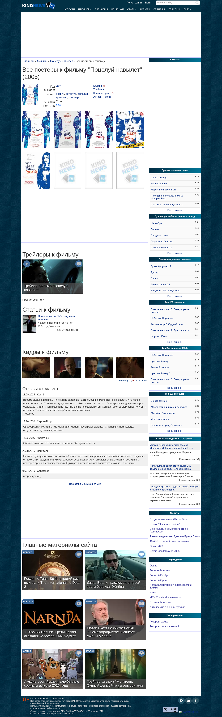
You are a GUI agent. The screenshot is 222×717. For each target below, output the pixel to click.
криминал (61, 97)
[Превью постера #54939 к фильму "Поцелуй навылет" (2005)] (130, 129)
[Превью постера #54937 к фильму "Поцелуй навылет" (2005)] (67, 129)
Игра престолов (160, 419)
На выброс (157, 223)
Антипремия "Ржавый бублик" (167, 607)
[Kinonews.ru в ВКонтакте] (188, 700)
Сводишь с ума (159, 235)
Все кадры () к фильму (132, 380)
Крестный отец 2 (160, 373)
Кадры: (99, 85)
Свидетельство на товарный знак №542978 (52, 713)
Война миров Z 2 (160, 284)
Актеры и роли (102, 96)
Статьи (131, 9)
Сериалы (159, 9)
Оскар (153, 565)
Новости (69, 9)
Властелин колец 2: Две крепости (170, 330)
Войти (148, 2)
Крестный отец (159, 361)
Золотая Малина (160, 570)
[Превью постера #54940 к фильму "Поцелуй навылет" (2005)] (36, 171)
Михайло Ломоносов (162, 413)
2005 (58, 86)
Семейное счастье (161, 247)
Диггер (154, 272)
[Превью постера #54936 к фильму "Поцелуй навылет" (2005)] (36, 129)
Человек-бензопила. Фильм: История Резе (167, 197)
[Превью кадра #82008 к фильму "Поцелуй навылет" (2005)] (67, 368)
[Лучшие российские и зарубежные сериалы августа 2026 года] (52, 669)
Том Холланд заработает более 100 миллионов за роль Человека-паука (170, 467)
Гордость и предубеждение (166, 425)
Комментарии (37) (189, 459)
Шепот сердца (159, 177)
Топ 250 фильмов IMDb (175, 348)
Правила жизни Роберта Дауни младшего (56, 318)
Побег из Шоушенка (162, 318)
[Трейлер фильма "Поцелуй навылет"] (52, 277)
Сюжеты (174, 513)
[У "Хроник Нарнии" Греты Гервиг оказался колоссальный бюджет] (52, 620)
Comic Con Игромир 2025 (165, 551)
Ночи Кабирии (159, 183)
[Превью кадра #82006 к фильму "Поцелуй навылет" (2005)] (130, 368)
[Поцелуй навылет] (30, 95)
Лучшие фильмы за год (175, 170)
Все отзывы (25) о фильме (85, 483)
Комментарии (67, 329)
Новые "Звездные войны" (165, 524)
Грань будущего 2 (161, 266)
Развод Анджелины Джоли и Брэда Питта (175, 536)
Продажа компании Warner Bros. (169, 519)
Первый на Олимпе (162, 241)
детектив (71, 93)
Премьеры (85, 9)
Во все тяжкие (159, 400)
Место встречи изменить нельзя (169, 407)
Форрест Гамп (159, 336)
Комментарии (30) (189, 504)
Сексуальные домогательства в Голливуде (169, 530)
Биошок (155, 278)
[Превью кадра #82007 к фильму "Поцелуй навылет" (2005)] (99, 368)
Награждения (175, 559)
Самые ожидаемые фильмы (175, 259)
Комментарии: (103, 93)
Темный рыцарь (160, 367)
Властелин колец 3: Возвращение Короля (170, 310)
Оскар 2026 (156, 546)
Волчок (155, 229)
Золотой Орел (158, 580)
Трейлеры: (100, 89)
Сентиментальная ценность (167, 204)
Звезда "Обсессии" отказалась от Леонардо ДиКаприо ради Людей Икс (171, 446)
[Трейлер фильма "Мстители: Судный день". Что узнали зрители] (115, 669)
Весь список (174, 210)
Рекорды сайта (159, 621)
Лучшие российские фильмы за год (175, 216)
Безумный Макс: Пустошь (165, 290)
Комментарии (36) (189, 480)
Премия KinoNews (160, 602)
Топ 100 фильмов (175, 302)
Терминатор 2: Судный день (167, 324)
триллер (74, 97)
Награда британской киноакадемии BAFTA (170, 586)
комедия (83, 93)
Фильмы (145, 9)
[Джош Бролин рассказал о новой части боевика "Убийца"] (115, 570)
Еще (186, 9)
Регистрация (134, 2)
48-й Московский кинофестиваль (169, 541)
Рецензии (117, 9)
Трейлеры (101, 9)
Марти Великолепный (163, 189)
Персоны (174, 9)
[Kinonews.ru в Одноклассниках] (195, 700)
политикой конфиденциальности (94, 706)
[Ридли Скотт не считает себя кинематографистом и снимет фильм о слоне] (115, 620)
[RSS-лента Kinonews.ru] (181, 700)
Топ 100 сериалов (175, 393)
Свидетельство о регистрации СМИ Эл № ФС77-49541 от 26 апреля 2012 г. (67, 711)
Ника (153, 592)
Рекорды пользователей (164, 626)
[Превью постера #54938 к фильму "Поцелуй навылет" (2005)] (99, 129)
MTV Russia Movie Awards (165, 597)
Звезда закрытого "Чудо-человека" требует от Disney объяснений (174, 488)
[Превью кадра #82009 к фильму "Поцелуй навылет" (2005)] (36, 368)
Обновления (58, 698)
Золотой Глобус (159, 575)
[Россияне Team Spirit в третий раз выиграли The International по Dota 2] (52, 570)
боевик (60, 93)
